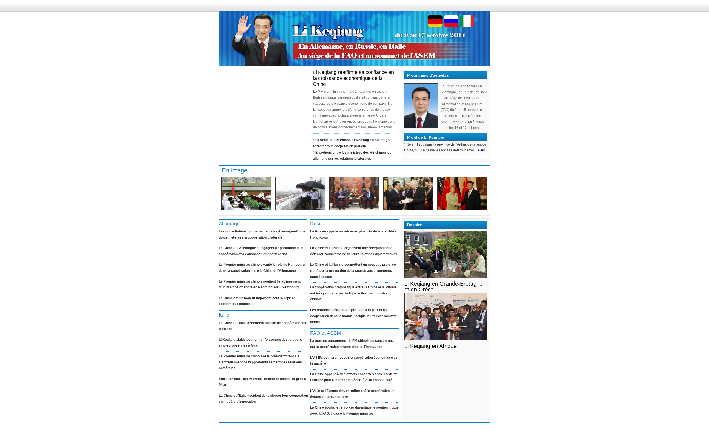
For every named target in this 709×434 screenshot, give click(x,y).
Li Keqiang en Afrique (430, 346)
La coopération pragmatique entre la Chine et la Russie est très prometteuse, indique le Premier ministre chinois (353, 293)
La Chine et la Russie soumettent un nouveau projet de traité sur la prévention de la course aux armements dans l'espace (353, 270)
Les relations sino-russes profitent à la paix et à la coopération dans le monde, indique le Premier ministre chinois (353, 316)
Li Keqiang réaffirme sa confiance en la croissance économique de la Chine (353, 78)
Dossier (414, 225)
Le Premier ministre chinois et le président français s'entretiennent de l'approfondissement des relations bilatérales (260, 362)
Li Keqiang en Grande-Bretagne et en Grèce (443, 287)
